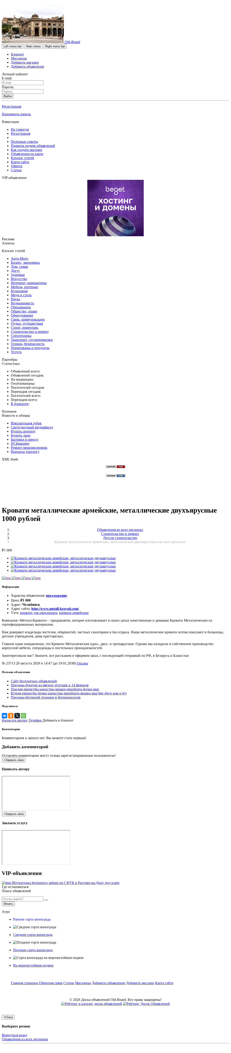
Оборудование (22, 315)
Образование (21, 307)
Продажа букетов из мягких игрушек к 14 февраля (49, 685)
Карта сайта (20, 162)
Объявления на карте (27, 154)
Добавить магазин (25, 62)
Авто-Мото (19, 258)
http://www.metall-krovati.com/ (55, 609)
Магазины (19, 58)
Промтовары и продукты (30, 348)
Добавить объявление (27, 66)
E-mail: (7, 78)
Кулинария (19, 291)
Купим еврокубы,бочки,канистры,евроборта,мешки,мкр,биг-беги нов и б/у (69, 693)
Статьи (16, 170)
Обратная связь (50, 983)
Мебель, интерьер (24, 287)
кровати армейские (74, 613)
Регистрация (11, 106)
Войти (8, 96)
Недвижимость (22, 303)
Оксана (82, 663)
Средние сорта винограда (33, 935)
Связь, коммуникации (28, 319)
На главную (20, 129)
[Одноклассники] (11, 715)
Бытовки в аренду (25, 439)
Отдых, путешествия (27, 323)
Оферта (16, 166)
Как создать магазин (26, 150)
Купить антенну (23, 431)
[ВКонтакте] (4, 715)
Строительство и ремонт (30, 331)
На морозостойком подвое (33, 965)
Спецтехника (21, 336)
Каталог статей (22, 158)
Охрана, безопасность (27, 344)
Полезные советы (24, 141)
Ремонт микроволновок (29, 447)
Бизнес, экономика (25, 262)
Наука (15, 299)
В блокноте (19, 404)
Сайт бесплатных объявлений (34, 681)
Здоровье (18, 275)
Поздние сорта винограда (33, 950)
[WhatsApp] (23, 715)
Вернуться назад (14, 1035)
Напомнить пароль (16, 114)
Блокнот (17, 54)
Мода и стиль (21, 295)
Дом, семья (19, 266)
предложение (56, 595)
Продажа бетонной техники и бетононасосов (46, 697)
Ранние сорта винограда (32, 919)
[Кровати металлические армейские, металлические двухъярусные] (63, 558)
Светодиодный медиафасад (32, 427)
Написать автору (15, 720)
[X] (17, 715)
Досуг (15, 271)
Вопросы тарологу (25, 452)
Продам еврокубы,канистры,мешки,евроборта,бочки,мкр (55, 689)
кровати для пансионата (38, 613)
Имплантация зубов (26, 423)
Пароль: (8, 87)
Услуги (16, 352)
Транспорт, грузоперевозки (32, 340)
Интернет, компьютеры (29, 283)
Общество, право (24, 311)
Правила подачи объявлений (33, 146)
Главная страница (25, 983)
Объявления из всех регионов (25, 1039)
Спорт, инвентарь (24, 327)
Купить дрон (20, 435)
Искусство (19, 279)
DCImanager (20, 443)
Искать (8, 903)
